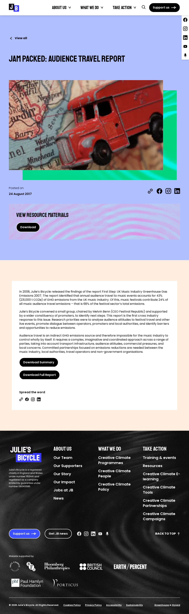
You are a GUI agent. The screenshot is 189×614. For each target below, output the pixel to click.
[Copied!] (150, 191)
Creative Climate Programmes (114, 460)
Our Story (62, 473)
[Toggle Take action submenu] (135, 7)
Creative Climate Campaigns (159, 516)
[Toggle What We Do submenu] (102, 7)
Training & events (159, 457)
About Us (59, 7)
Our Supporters (68, 465)
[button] (143, 7)
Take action (122, 7)
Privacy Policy (93, 605)
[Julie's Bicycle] (14, 8)
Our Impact (64, 482)
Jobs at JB (63, 490)
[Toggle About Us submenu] (70, 7)
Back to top (165, 533)
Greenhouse (161, 605)
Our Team (63, 457)
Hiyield (176, 605)
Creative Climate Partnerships (159, 503)
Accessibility (114, 605)
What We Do (89, 7)
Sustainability (134, 605)
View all (21, 38)
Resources (152, 465)
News (59, 498)
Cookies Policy (72, 605)
